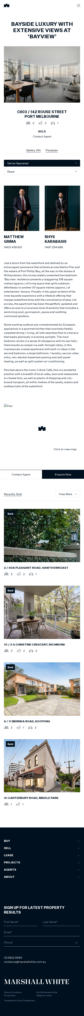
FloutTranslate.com (26, 1000)
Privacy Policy (10, 995)
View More (65, 494)
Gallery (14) (33, 150)
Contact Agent (21, 474)
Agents (10, 869)
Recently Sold (13, 494)
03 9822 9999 (13, 957)
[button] (42, 429)
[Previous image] (9, 75)
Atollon (49, 995)
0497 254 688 (54, 247)
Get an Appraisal (18, 163)
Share (11, 171)
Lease (8, 855)
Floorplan (52, 150)
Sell (7, 848)
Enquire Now (63, 474)
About (9, 877)
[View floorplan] (75, 98)
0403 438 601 (13, 247)
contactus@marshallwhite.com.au (25, 961)
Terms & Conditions (12, 992)
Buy (7, 841)
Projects (12, 862)
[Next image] (74, 75)
